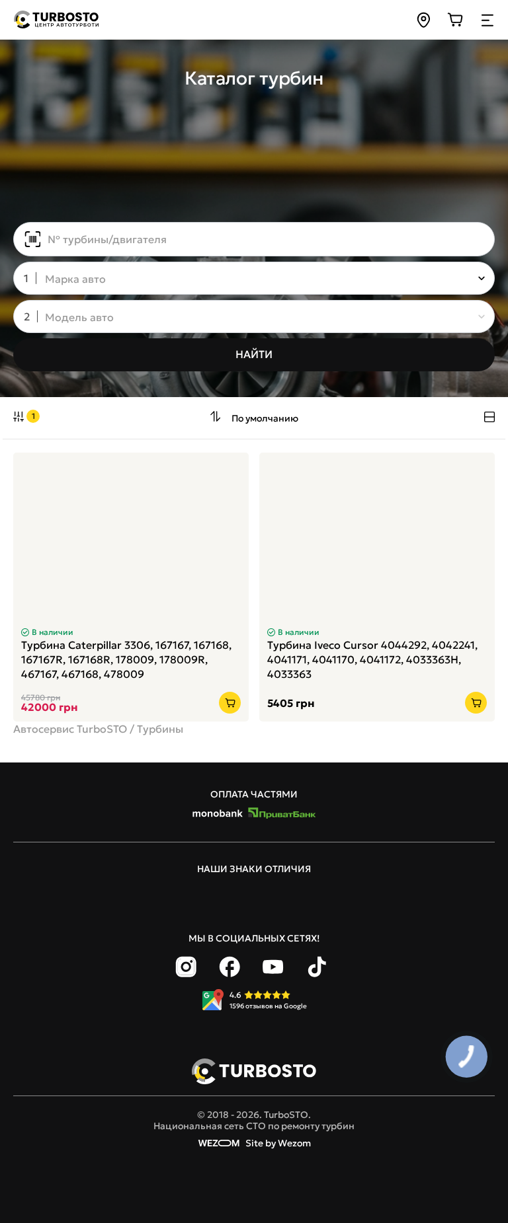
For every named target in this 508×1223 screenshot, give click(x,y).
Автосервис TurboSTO (70, 728)
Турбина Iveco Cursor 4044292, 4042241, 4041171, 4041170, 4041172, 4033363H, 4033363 (372, 659)
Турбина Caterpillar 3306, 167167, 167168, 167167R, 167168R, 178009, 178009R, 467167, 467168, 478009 (126, 659)
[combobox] (244, 279)
